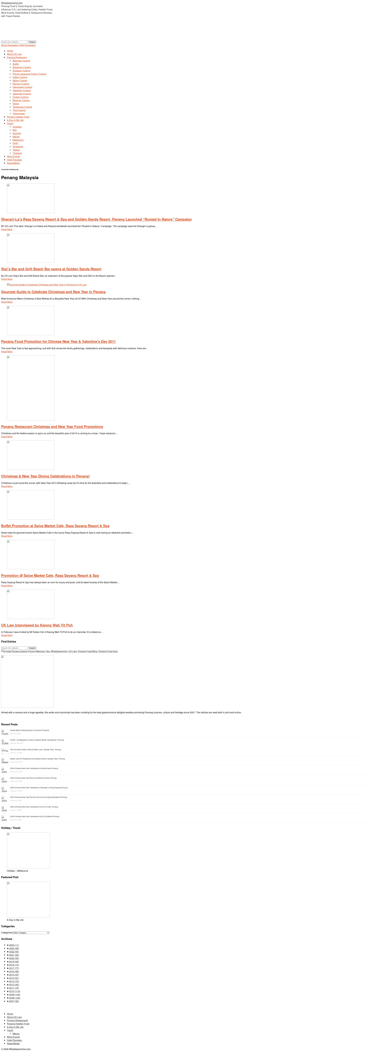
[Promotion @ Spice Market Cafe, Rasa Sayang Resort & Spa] (30, 568)
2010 (14, 991)
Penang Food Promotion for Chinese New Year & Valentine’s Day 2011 (58, 341)
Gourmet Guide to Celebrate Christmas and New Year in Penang (53, 291)
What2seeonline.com (12, 2)
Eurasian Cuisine (21, 70)
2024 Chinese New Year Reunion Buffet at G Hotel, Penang (33, 778)
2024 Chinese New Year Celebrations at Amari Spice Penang (34, 768)
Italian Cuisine (20, 80)
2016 (14, 971)
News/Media (13, 163)
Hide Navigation (27, 45)
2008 (14, 997)
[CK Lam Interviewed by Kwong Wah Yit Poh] (30, 618)
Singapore (18, 146)
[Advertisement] (53, 33)
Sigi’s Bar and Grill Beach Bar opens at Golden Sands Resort (51, 268)
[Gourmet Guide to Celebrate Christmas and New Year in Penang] (47, 284)
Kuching (17, 133)
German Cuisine (21, 83)
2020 (14, 958)
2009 (14, 994)
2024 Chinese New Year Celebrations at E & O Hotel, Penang (34, 806)
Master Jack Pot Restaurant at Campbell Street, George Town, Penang (37, 758)
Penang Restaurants (17, 1020)
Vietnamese (19, 113)
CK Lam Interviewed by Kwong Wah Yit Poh (37, 625)
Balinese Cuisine (21, 60)
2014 (14, 978)
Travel (10, 123)
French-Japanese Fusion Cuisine (29, 74)
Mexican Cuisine (21, 100)
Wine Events (13, 156)
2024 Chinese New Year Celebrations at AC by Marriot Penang (34, 816)
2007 (14, 1001)
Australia (17, 126)
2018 (14, 964)
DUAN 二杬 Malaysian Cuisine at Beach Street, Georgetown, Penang (37, 740)
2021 (14, 955)
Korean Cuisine (21, 97)
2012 (14, 984)
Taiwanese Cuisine (22, 107)
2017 (14, 968)
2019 (14, 961)
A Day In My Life (15, 120)
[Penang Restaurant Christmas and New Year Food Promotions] (30, 419)
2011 (14, 988)
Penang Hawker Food (18, 116)
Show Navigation (10, 45)
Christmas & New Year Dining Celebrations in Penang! (45, 476)
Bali (15, 130)
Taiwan (16, 149)
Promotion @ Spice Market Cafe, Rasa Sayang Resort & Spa (50, 575)
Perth (15, 143)
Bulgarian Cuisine (22, 67)
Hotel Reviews (14, 159)
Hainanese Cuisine (22, 87)
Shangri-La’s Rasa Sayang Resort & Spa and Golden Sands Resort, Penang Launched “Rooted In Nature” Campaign (96, 219)
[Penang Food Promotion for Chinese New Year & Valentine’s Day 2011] (30, 334)
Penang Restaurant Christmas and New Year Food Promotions (52, 426)
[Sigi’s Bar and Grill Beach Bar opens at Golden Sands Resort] (30, 261)
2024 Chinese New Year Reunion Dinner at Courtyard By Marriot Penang (38, 797)
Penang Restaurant (17, 57)
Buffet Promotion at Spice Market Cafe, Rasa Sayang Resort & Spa (55, 525)
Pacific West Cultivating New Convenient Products (29, 730)
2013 (14, 981)
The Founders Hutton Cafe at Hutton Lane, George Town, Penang (35, 749)
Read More (6, 229)
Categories (6, 932)
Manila (16, 136)
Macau (16, 1033)
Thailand (17, 153)
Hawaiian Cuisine (22, 90)
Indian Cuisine (20, 77)
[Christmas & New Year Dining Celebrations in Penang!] (30, 469)
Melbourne (18, 140)
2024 (14, 945)
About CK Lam (14, 54)
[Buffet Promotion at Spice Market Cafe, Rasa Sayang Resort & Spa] (30, 518)
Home (10, 50)
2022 (14, 951)
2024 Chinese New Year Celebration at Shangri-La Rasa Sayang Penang (39, 787)
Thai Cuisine (19, 110)
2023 (14, 948)
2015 (14, 974)
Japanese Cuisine (22, 93)
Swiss (16, 103)
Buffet (16, 64)
